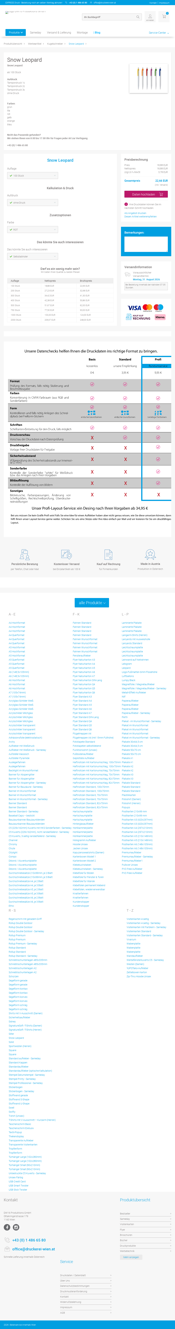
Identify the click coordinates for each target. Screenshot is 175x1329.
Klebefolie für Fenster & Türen (88, 877)
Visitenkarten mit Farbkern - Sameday (146, 927)
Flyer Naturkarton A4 (84, 663)
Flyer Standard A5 (82, 704)
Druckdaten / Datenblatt (73, 1275)
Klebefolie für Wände (84, 881)
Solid (11, 1042)
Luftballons (128, 676)
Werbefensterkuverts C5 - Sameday (145, 960)
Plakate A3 (127, 774)
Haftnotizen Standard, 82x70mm (90, 803)
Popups (126, 807)
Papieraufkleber (130, 700)
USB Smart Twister (19, 1185)
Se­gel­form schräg (18, 1005)
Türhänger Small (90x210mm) (24, 1165)
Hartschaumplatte (82, 811)
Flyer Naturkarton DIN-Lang (87, 680)
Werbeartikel (34, 43)
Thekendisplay (16, 1136)
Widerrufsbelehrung (70, 1302)
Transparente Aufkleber (21, 1140)
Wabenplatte (133, 943)
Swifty (12, 1111)
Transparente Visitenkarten (23, 1144)
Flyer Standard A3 (82, 696)
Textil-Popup (15, 1132)
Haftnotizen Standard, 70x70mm (90, 795)
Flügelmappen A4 (82, 733)
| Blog (96, 32)
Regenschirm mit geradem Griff (25, 919)
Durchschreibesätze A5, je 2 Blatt (26, 889)
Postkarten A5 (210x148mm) (137, 836)
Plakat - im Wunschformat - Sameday (141, 721)
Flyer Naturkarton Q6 (84, 692)
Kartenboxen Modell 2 (84, 860)
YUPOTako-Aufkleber (137, 968)
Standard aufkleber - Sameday (25, 1058)
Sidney (12, 1021)
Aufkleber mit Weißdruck (22, 745)
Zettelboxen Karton (137, 972)
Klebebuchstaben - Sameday (88, 868)
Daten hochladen (143, 194)
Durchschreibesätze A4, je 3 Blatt (26, 885)
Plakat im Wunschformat (135, 725)
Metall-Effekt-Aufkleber (134, 692)
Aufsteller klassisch (19, 754)
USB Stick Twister (18, 1189)
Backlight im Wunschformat (23, 770)
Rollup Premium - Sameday (23, 943)
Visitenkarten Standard (139, 931)
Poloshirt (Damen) (131, 799)
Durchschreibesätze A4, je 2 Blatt (26, 881)
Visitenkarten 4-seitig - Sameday (143, 923)
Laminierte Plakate (132, 622)
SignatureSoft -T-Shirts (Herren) (25, 1029)
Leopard (126, 667)
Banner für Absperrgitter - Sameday (27, 782)
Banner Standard (18, 803)
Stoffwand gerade (18, 1095)
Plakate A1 (127, 758)
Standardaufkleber (19, 1066)
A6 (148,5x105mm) (19, 672)
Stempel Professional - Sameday (26, 1083)
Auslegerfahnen (17, 762)
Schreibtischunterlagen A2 (23, 968)
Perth (125, 717)
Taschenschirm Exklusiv (21, 1128)
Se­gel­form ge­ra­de (18, 980)
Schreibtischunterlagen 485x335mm (28, 960)
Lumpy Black (128, 680)
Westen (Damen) (135, 964)
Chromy (13, 844)
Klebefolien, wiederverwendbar (89, 889)
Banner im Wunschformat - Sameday (28, 799)
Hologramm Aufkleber (84, 840)
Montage (82, 32)
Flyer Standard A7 (82, 713)
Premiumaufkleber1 (132, 860)
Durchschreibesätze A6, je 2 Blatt (26, 897)
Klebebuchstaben (82, 864)
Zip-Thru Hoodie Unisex (139, 976)
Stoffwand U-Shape (19, 1103)
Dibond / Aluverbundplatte (23, 860)
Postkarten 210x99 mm (134, 811)
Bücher (123, 1240)
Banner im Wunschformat (22, 791)
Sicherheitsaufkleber (19, 1017)
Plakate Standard (131, 782)
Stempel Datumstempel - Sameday (27, 1074)
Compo (12, 856)
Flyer (122, 1229)
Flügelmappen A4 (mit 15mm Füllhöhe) (93, 737)
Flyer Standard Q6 (82, 729)
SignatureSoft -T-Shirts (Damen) (25, 1025)
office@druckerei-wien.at (105, 2)
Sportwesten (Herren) (20, 1046)
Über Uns (65, 1280)
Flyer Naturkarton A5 (84, 667)
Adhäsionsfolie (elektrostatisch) (25, 737)
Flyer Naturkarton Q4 (84, 684)
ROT (15, 229)
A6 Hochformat (17, 680)
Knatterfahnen (80, 893)
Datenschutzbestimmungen (75, 1285)
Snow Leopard (76, 43)
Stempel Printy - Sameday (22, 1078)
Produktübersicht (13, 43)
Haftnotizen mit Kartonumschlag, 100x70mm (97, 762)
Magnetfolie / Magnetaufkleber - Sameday (144, 688)
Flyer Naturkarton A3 (84, 659)
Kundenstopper (81, 901)
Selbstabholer (20, 256)
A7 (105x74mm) (17, 692)
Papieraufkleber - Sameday (136, 713)
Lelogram (127, 663)
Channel (13, 840)
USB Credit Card (17, 1181)
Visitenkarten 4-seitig (138, 919)
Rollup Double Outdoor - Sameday (26, 931)
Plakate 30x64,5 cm (132, 741)
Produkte (14, 32)
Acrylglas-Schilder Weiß (21, 700)
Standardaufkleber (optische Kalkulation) (30, 1070)
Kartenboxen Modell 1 (84, 856)
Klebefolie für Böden (83, 873)
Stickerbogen (16, 1087)
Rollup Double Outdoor (20, 923)
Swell (11, 1107)
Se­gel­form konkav (18, 988)
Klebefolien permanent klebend (89, 885)
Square (12, 1050)
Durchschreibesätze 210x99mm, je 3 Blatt (31, 877)
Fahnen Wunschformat (85, 639)
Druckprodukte (128, 1245)
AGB (62, 1312)
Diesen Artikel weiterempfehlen (140, 216)
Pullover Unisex (130, 864)
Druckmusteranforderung (73, 1291)
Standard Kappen (18, 1062)
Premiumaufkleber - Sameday (137, 856)
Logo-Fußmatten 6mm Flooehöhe (139, 672)
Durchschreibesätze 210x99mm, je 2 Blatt (31, 873)
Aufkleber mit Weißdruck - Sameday (27, 749)
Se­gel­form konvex (18, 996)
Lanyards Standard (132, 643)
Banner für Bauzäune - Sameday (26, 786)
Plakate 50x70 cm (131, 749)
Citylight (13, 852)
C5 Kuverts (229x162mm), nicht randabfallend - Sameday (39, 832)
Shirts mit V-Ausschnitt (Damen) (26, 1013)
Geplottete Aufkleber (84, 758)
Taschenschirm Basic (20, 1124)
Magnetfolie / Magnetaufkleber (138, 684)
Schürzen (14, 976)
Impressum (164, 2)
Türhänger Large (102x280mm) (25, 1156)
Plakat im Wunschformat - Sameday (141, 737)
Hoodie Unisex (80, 844)
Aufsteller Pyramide (19, 758)
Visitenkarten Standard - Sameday (145, 935)
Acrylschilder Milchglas (21, 713)
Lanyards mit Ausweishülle (136, 639)
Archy (12, 741)
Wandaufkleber (135, 955)
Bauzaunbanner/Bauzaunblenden (27, 819)
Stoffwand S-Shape (19, 1099)
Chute (12, 848)
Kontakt (153, 2)
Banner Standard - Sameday (23, 811)
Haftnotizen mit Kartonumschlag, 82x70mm (96, 778)
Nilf (123, 696)
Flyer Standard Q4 (82, 721)
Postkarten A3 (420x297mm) (137, 819)
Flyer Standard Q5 (82, 725)
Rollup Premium (17, 935)
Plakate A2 (127, 766)
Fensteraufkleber (82, 655)
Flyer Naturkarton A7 (84, 676)
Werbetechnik (127, 1251)
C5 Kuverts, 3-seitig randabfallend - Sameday (32, 836)
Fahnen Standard (82, 622)
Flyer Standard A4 (82, 700)
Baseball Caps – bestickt (22, 815)
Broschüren (126, 1235)
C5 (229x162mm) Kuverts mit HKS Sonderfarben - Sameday (40, 827)
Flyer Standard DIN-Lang (86, 717)
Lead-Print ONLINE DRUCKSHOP (146, 1324)
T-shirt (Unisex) (16, 1115)
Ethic (11, 905)
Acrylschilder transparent (22, 725)
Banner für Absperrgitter (22, 774)
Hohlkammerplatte (83, 827)
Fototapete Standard (84, 741)
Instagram (16, 1227)
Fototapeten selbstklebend (87, 745)
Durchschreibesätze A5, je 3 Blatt (26, 893)
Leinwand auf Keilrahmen (135, 659)
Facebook (7, 1227)
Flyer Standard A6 (82, 708)
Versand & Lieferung (59, 32)
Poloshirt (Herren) (131, 803)
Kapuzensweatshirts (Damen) (88, 852)
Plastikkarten (129, 795)
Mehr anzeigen (131, 1257)
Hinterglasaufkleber (83, 823)
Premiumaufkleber (131, 852)
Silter (11, 1033)
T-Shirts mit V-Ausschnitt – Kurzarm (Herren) (32, 1120)
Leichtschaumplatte (132, 647)
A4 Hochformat (17, 622)
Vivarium (131, 939)
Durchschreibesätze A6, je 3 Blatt (26, 901)
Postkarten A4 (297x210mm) (137, 827)
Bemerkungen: (134, 232)
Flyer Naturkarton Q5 (84, 688)
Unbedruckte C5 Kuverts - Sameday (27, 1173)
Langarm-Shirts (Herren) (134, 635)
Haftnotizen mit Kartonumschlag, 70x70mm (96, 770)
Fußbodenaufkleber (83, 754)
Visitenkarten (127, 1224)
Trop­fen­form (15, 1148)
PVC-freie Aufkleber (132, 868)
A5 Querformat (16, 659)
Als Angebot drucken (135, 213)
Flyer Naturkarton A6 (84, 672)
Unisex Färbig (16, 1177)
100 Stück (18, 175)
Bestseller (125, 1213)
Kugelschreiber (55, 43)
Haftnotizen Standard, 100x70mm (91, 786)
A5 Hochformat (17, 647)
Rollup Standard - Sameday (23, 955)
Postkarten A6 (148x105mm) (137, 844)
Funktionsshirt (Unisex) (85, 749)
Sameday (35, 32)
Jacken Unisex (80, 848)
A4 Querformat (16, 635)
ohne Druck (19, 202)
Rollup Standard (17, 947)
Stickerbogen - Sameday (21, 1091)
